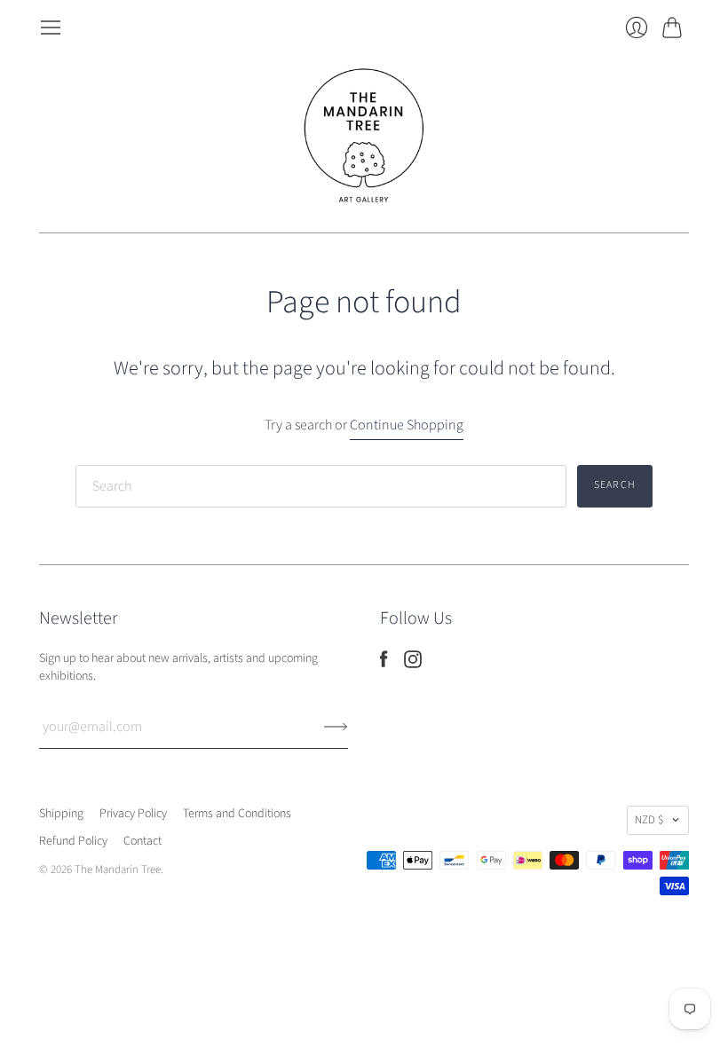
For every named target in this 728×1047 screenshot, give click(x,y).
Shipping (61, 814)
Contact (142, 841)
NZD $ (649, 820)
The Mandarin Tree (118, 870)
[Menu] (50, 27)
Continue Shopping (406, 425)
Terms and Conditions (237, 814)
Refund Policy (73, 841)
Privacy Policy (133, 814)
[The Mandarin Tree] (364, 135)
